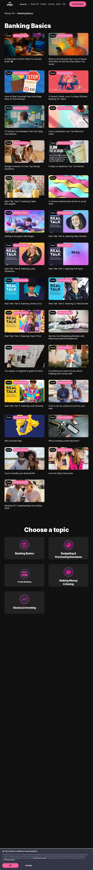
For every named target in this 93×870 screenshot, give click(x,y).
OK (10, 865)
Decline (28, 865)
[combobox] (24, 4)
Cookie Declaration (39, 858)
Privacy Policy (10, 860)
